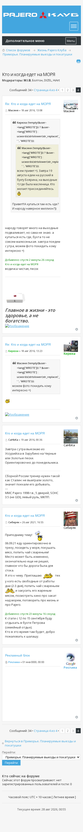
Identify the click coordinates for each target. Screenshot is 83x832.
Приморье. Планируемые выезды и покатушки (37, 54)
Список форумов (18, 50)
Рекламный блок (17, 655)
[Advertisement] (32, 692)
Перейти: (9, 752)
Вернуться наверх (76, 329)
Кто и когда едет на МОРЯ (25, 433)
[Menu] (73, 26)
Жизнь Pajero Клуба (51, 50)
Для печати (78, 61)
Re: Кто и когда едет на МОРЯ (28, 104)
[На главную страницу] (41, 12)
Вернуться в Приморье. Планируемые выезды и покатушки (40, 743)
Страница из (45, 90)
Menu (71, 41)
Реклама (14, 662)
